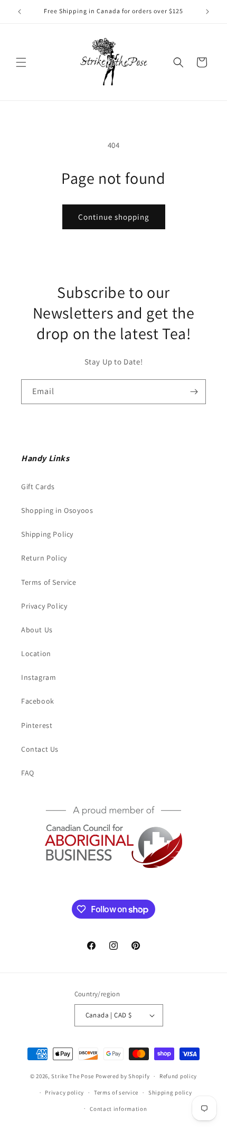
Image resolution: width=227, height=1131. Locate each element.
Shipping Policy (47, 534)
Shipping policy (170, 1092)
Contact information (118, 1109)
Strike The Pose (72, 1076)
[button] (21, 62)
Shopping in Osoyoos (57, 510)
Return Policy (44, 558)
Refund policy (178, 1076)
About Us (37, 629)
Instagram (38, 677)
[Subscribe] (193, 391)
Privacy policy (64, 1092)
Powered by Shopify (123, 1076)
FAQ (27, 773)
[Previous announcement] (19, 11)
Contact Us (40, 749)
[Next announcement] (207, 11)
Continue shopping (113, 217)
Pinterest (36, 725)
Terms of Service (49, 582)
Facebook (37, 701)
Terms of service (116, 1092)
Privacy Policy (44, 606)
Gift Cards (38, 486)
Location (36, 653)
